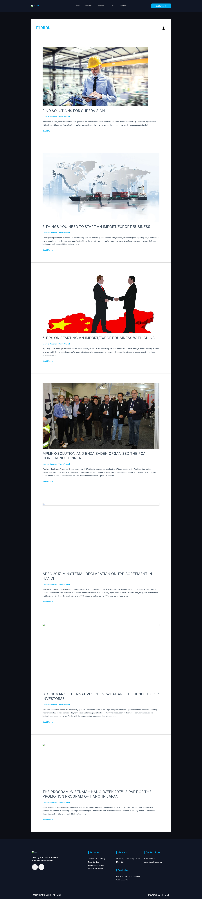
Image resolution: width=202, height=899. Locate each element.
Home (78, 6)
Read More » (48, 130)
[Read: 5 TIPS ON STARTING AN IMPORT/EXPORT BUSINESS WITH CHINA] (101, 302)
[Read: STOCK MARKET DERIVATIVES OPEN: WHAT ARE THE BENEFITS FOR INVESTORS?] (101, 656)
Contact (123, 6)
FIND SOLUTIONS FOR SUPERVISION (74, 111)
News (113, 6)
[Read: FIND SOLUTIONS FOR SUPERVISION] (95, 76)
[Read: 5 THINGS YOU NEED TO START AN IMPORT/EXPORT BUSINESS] (101, 187)
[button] (161, 6)
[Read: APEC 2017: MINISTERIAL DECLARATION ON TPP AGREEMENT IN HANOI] (101, 536)
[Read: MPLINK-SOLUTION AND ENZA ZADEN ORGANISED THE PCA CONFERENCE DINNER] (101, 416)
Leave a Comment (50, 117)
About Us (88, 6)
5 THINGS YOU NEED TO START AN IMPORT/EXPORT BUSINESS (96, 227)
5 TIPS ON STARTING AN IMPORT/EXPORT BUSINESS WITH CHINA (99, 338)
